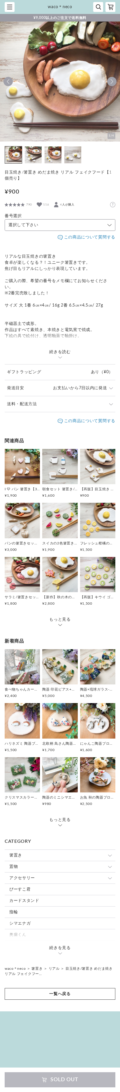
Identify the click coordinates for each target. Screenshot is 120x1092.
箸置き (15, 855)
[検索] (98, 7)
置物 (13, 867)
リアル (54, 968)
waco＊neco (15, 968)
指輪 (13, 912)
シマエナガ (20, 923)
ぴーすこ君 (20, 889)
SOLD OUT (64, 1079)
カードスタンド (24, 901)
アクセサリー (22, 878)
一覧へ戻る (60, 994)
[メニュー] (9, 7)
